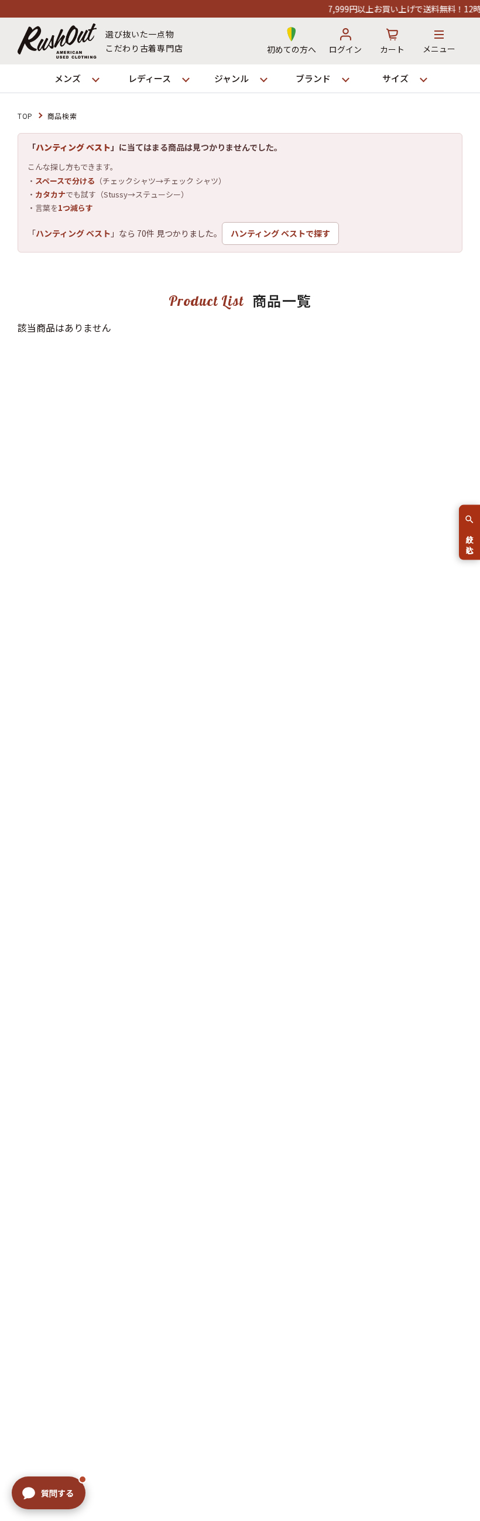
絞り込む (469, 539)
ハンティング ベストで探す (280, 233)
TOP (25, 116)
